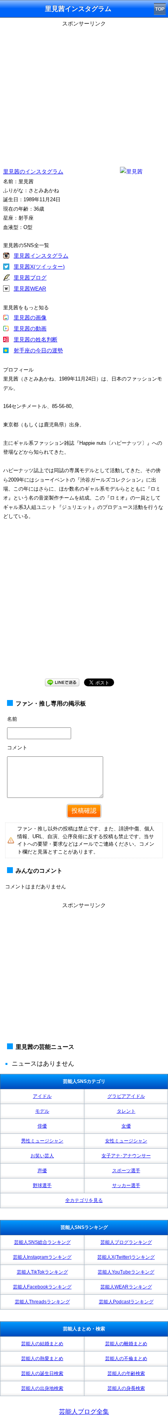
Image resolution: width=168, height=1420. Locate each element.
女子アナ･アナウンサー (126, 1155)
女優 (126, 1126)
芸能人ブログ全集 (84, 1411)
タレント (126, 1111)
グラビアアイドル (126, 1096)
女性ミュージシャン (126, 1141)
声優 (42, 1170)
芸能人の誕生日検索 (42, 1373)
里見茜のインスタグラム (33, 171)
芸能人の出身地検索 (42, 1388)
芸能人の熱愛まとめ (42, 1358)
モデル (42, 1111)
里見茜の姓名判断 (35, 339)
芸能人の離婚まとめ (126, 1343)
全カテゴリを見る (84, 1200)
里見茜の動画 (30, 328)
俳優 (42, 1126)
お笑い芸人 (42, 1155)
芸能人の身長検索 (126, 1388)
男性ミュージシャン (42, 1141)
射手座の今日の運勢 (38, 350)
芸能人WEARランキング (126, 1287)
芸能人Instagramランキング (42, 1257)
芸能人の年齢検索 (126, 1373)
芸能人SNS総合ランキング (42, 1242)
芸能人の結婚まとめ (42, 1343)
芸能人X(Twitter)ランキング (126, 1257)
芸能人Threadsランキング (42, 1302)
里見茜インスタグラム (41, 256)
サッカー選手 (126, 1185)
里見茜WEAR (30, 288)
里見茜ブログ (30, 277)
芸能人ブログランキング (126, 1242)
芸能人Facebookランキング (42, 1287)
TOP (159, 9)
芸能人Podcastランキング (126, 1302)
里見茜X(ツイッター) (39, 266)
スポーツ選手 (126, 1170)
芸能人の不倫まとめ (126, 1358)
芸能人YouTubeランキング (126, 1272)
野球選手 (42, 1185)
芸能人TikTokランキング (42, 1272)
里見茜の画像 (30, 317)
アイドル (42, 1096)
